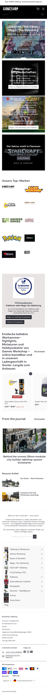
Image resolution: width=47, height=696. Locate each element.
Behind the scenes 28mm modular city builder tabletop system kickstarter (24, 459)
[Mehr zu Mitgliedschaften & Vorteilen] (23, 78)
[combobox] (23, 14)
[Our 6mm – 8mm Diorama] (10, 482)
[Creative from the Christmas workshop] (10, 496)
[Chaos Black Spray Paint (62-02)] (17, 391)
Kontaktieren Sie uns (9, 624)
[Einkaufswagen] (38, 8)
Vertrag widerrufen (8, 641)
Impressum (6, 629)
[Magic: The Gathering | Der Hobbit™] (23, 114)
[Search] (42, 14)
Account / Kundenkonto (10, 621)
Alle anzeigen (39, 351)
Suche (4, 626)
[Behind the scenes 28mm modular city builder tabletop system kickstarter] (24, 441)
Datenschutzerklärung (10, 635)
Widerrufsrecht (7, 638)
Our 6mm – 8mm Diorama (31, 478)
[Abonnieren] (35, 537)
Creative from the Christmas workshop (29, 494)
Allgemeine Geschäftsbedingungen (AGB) (16, 632)
